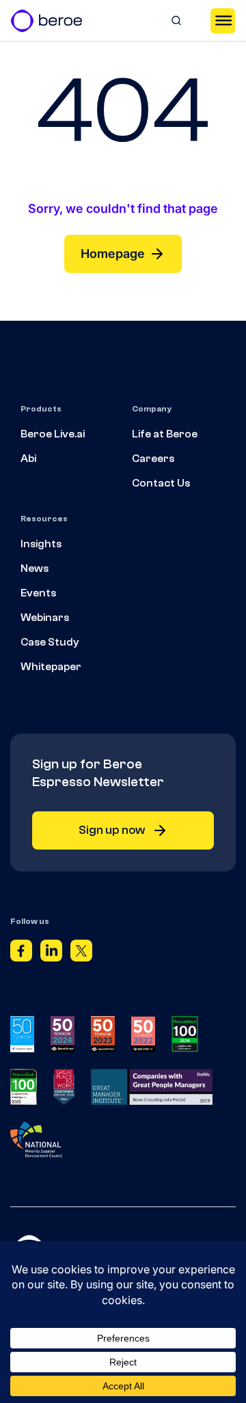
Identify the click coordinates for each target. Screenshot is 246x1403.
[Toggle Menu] (222, 20)
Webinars (44, 617)
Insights (41, 544)
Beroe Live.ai (52, 434)
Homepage (113, 253)
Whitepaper (50, 667)
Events (38, 593)
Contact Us (161, 483)
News (34, 568)
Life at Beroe (164, 434)
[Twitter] (81, 953)
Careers (153, 458)
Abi (28, 458)
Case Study (49, 642)
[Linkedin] (51, 953)
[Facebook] (21, 953)
